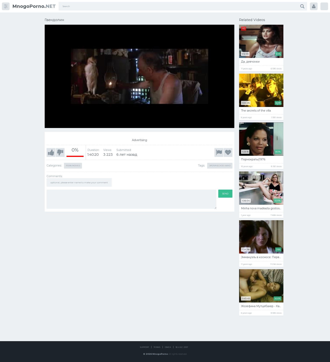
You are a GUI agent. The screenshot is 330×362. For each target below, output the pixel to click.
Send (225, 193)
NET (34, 6)
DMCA (168, 347)
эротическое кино (220, 165)
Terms (157, 347)
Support (144, 347)
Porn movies (73, 165)
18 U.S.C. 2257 (182, 347)
